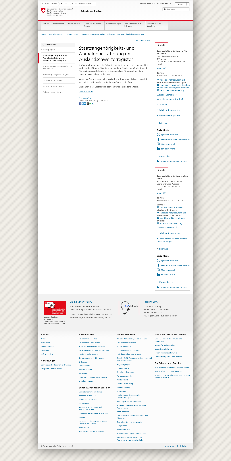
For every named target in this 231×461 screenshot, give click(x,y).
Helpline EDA (150, 301)
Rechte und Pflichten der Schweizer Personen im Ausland (93, 422)
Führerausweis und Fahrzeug (128, 350)
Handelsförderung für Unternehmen (131, 434)
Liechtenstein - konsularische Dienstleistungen (128, 396)
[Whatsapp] (90, 103)
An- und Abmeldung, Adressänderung (132, 339)
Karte (160, 68)
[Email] (93, 103)
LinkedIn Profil (168, 148)
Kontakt (160, 45)
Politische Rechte (124, 347)
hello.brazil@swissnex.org (172, 90)
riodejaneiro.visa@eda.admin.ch (174, 87)
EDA (65, 4)
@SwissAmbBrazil (169, 134)
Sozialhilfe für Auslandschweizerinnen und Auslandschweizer (134, 359)
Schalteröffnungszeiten (169, 110)
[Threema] (88, 103)
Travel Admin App (86, 381)
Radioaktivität (84, 366)
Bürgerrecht (122, 426)
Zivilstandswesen (123, 430)
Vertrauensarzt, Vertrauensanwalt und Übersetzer (132, 417)
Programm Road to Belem (51, 369)
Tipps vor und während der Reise (92, 347)
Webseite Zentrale (165, 95)
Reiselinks (83, 373)
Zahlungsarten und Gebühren (129, 402)
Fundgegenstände (124, 376)
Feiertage (163, 123)
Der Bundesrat (51, 4)
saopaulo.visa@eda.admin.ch (173, 212)
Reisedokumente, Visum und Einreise (94, 350)
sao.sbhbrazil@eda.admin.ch (173, 218)
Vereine (82, 418)
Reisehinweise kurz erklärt (89, 343)
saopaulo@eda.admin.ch (171, 207)
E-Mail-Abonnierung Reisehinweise (93, 377)
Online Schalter (86, 91)
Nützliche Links (123, 412)
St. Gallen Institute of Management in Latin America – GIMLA (172, 376)
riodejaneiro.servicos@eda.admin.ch (176, 85)
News (43, 339)
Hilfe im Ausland (85, 370)
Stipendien (121, 391)
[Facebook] (80, 103)
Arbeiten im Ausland (87, 396)
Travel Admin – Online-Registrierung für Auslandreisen (133, 406)
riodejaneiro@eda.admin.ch (172, 80)
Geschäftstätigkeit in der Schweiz (168, 357)
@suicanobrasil (168, 144)
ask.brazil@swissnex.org (171, 223)
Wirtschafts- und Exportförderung (168, 371)
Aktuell (46, 24)
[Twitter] (83, 103)
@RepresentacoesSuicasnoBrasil (175, 139)
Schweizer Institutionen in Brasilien (93, 414)
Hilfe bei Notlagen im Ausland (129, 354)
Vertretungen (58, 24)
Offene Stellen (47, 354)
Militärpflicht (122, 380)
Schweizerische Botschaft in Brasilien (56, 365)
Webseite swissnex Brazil (168, 99)
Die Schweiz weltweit (83, 4)
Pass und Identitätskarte (126, 343)
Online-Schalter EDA (81, 301)
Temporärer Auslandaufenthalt (91, 432)
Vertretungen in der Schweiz (90, 392)
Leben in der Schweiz (163, 349)
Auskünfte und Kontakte (165, 345)
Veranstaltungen (48, 347)
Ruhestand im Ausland (88, 400)
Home (43, 34)
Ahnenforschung (123, 388)
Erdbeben (83, 362)
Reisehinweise (74, 24)
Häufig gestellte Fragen (88, 354)
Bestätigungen (72, 34)
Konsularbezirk (166, 156)
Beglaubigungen (123, 364)
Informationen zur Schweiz (166, 353)
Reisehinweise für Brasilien (90, 339)
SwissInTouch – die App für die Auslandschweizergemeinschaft (130, 438)
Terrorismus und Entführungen (91, 358)
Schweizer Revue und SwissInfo (129, 422)
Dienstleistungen (113, 24)
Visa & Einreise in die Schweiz (133, 25)
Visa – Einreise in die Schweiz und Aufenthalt (168, 340)
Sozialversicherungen (125, 372)
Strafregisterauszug (125, 384)
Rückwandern (84, 403)
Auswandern (84, 428)
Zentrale (163, 104)
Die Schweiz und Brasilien (154, 25)
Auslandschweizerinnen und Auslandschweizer (90, 408)
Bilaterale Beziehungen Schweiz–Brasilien (172, 367)
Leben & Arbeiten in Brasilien (92, 25)
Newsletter (45, 343)
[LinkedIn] (85, 103)
